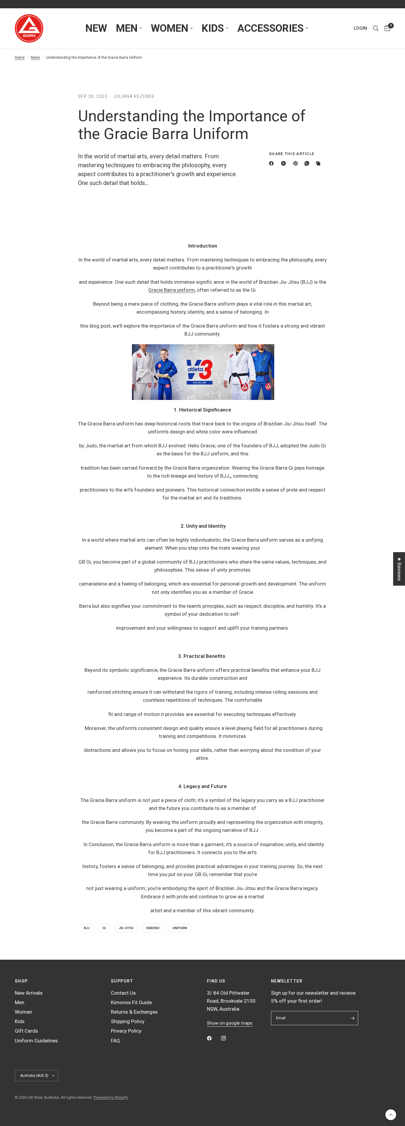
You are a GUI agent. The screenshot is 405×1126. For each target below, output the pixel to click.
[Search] (376, 28)
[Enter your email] (352, 1018)
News (35, 57)
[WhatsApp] (308, 163)
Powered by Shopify (110, 1097)
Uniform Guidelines (36, 1041)
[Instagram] (227, 1038)
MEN (127, 28)
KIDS (213, 28)
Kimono (153, 928)
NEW (96, 28)
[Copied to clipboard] (319, 163)
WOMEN (169, 28)
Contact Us (123, 993)
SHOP (21, 981)
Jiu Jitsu (126, 928)
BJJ (87, 928)
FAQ (115, 1041)
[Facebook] (272, 163)
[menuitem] (96, 28)
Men (19, 1002)
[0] (386, 28)
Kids (20, 1021)
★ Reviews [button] (399, 569)
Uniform (180, 928)
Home (20, 57)
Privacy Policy (126, 1031)
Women (23, 1012)
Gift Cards (26, 1031)
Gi (104, 928)
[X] (284, 163)
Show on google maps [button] (230, 1023)
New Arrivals (29, 993)
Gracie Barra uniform (171, 290)
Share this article (291, 154)
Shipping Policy (127, 1021)
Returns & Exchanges (134, 1012)
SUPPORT (122, 981)
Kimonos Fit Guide (131, 1002)
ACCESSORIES (270, 28)
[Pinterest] (296, 163)
